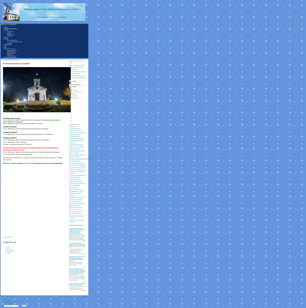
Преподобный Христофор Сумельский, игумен (76, 199)
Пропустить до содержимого (8, 24)
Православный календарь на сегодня (14, 301)
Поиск (20, 305)
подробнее (72, 217)
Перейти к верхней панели (8, 296)
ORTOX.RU (80, 296)
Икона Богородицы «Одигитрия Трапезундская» (75, 130)
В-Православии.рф (9, 303)
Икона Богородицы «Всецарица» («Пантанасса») (74, 126)
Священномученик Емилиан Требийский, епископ (77, 177)
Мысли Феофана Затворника (76, 215)
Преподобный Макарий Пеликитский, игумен (77, 134)
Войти (84, 296)
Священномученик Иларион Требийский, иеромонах (77, 185)
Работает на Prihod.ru (64, 296)
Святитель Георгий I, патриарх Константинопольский (77, 157)
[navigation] (153, 302)
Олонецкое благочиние (80, 77)
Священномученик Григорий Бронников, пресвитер (80, 161)
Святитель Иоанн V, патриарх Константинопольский (77, 152)
